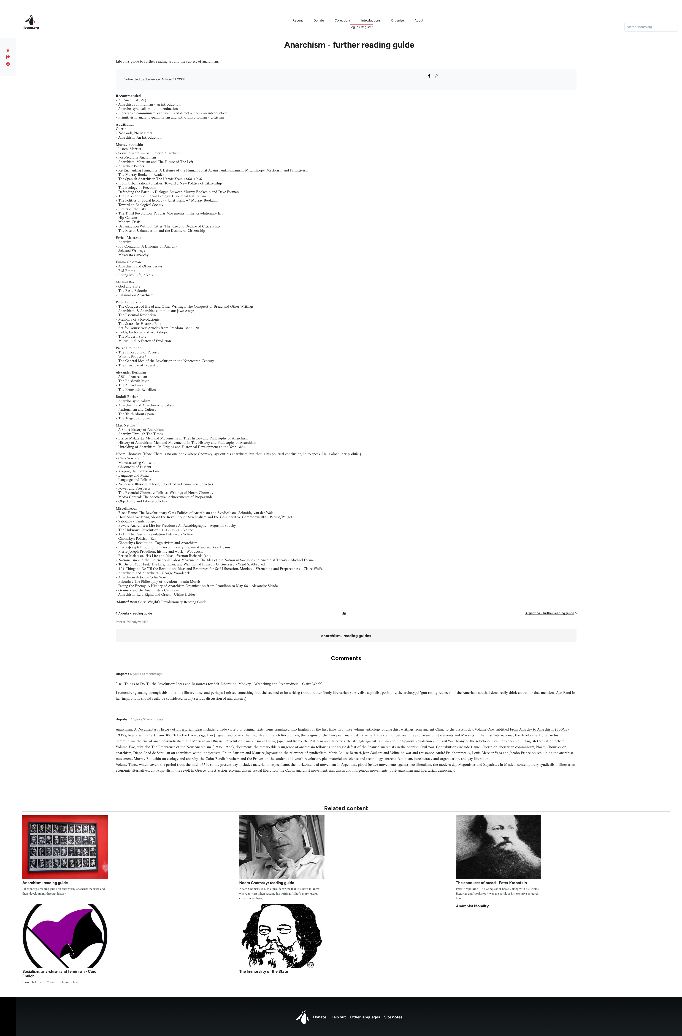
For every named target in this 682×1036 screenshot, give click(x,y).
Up (344, 613)
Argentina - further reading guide (549, 613)
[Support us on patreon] (8, 57)
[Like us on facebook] (8, 64)
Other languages (365, 1017)
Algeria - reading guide (135, 613)
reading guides (357, 636)
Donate (319, 1017)
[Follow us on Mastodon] (8, 50)
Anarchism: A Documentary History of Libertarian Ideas (159, 729)
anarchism (331, 636)
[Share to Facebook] (429, 76)
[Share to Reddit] (436, 76)
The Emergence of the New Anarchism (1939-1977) (192, 747)
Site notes (393, 1017)
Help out (338, 1017)
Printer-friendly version (132, 622)
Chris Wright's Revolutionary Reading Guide (172, 602)
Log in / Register (361, 27)
